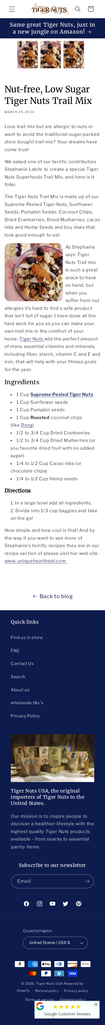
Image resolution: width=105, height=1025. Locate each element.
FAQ (15, 650)
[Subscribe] (86, 881)
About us (20, 689)
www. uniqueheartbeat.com (36, 561)
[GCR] (40, 1006)
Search (18, 676)
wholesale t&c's (27, 702)
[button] (11, 8)
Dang (27, 425)
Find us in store (27, 637)
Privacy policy (76, 991)
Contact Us (22, 663)
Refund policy (47, 991)
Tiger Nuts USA (49, 984)
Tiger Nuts (31, 338)
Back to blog (56, 596)
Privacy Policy (25, 715)
